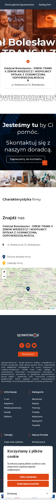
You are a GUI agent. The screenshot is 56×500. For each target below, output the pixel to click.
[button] (28, 289)
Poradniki (36, 425)
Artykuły (35, 403)
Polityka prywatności (12, 408)
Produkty (36, 412)
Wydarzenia (37, 417)
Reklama (8, 417)
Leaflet (52, 308)
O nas (6, 399)
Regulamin (8, 403)
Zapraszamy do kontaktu (26, 159)
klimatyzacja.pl (38, 442)
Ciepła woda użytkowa (13, 442)
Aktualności (37, 399)
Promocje (36, 408)
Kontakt (7, 412)
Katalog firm (37, 421)
